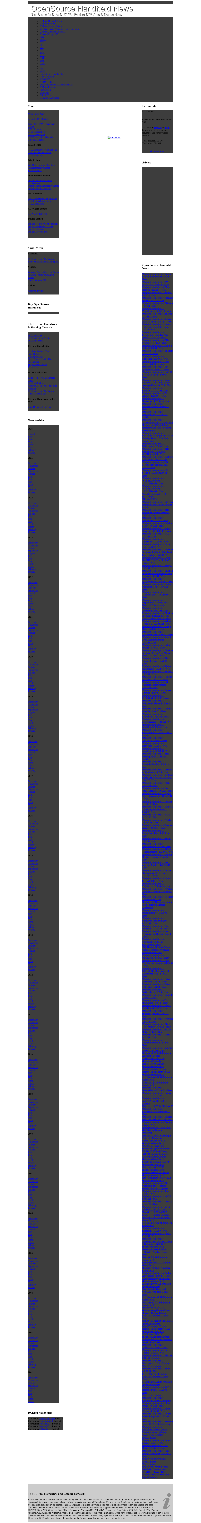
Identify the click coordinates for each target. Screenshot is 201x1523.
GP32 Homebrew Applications (42, 150)
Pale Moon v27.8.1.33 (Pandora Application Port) (156, 1147)
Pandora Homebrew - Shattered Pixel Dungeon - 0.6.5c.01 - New (155, 921)
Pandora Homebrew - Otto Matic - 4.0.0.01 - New (155, 362)
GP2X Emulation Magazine (41, 137)
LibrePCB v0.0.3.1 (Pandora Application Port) (156, 1285)
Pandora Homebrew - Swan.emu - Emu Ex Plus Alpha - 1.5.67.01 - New (155, 335)
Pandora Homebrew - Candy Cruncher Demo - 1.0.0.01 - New (156, 587)
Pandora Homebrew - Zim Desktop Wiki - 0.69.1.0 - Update (155, 756)
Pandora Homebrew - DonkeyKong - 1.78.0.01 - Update (155, 414)
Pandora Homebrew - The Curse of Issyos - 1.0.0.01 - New (155, 661)
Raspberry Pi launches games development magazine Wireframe (157, 905)
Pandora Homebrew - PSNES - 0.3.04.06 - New (157, 821)
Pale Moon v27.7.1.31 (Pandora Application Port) (156, 1335)
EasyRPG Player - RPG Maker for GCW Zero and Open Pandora (155, 1475)
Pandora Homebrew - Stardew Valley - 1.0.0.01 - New (157, 1049)
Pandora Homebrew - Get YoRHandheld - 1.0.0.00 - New (157, 789)
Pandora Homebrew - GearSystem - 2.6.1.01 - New (156, 749)
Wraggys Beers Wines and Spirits (43, 261)
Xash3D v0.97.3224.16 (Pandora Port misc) (153, 1059)
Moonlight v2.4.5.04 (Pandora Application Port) (157, 1340)
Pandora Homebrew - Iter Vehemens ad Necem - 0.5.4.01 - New (157, 934)
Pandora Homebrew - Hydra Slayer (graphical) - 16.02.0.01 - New (157, 796)
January (31, 452)
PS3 (42, 47)
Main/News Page (36, 114)
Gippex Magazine (36, 140)
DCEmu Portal (35, 335)
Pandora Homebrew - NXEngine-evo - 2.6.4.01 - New (157, 580)
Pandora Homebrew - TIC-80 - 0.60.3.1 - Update (157, 1356)
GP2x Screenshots (36, 132)
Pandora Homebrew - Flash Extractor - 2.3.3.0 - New (156, 980)
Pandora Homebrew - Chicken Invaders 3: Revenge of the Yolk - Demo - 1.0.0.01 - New (157, 616)
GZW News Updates (152, 1435)
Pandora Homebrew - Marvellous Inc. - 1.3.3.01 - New (155, 833)
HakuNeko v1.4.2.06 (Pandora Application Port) (157, 1322)
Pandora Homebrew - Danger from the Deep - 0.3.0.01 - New (157, 1118)
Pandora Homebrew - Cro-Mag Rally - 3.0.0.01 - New (155, 368)
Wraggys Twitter (35, 290)
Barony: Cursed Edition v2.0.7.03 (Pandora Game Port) (155, 1252)
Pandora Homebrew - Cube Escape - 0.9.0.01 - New (156, 1409)
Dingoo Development (38, 231)
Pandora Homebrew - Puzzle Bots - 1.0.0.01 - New (156, 1030)
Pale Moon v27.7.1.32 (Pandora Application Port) (156, 1309)
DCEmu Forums (47, 23)
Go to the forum (157, 151)
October (31, 468)
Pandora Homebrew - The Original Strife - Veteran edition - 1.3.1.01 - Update (155, 1186)
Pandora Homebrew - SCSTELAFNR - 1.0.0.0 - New (157, 421)
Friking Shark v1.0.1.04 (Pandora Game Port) (154, 1157)
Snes (42, 60)
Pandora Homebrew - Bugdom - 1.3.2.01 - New (157, 352)
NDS (42, 55)
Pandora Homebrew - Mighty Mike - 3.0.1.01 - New (157, 346)
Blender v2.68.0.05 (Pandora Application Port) (156, 1054)
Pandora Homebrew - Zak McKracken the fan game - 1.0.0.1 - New (155, 465)
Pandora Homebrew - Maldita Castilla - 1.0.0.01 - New (157, 710)
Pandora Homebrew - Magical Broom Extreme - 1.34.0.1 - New (157, 857)
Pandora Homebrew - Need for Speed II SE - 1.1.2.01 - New (157, 1423)
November (33, 466)
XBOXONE (46, 82)
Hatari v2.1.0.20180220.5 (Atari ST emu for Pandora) (156, 1213)
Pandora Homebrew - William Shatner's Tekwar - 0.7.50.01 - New (157, 891)
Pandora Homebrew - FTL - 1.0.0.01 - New (156, 535)
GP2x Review (34, 129)
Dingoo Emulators (36, 229)
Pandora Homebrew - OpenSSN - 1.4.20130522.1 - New (156, 1111)
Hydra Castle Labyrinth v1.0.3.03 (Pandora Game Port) (155, 1292)
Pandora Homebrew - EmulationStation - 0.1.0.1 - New (156, 1043)
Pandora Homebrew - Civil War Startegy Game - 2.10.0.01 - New (157, 963)
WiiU (42, 71)
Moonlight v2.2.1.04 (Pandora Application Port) (157, 1383)
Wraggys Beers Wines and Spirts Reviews (59, 29)
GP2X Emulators (36, 203)
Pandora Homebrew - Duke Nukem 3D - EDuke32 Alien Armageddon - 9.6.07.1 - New (157, 383)
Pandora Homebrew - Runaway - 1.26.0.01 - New (155, 399)
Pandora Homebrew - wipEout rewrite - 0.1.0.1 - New (157, 299)
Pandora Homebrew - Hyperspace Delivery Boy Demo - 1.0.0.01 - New (155, 603)
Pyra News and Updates (154, 1458)
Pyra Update (148, 1464)
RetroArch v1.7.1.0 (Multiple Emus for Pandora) (156, 1136)
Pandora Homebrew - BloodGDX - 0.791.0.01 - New (157, 1089)
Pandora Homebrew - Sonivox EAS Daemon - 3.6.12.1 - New (157, 320)
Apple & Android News (39, 351)
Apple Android (47, 76)
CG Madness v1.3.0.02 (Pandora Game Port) (153, 1245)
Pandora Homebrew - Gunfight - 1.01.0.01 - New (155, 389)
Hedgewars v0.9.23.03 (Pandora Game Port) (153, 1168)
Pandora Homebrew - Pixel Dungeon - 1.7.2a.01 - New (155, 927)
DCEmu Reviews (48, 87)
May (30, 442)
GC (41, 66)
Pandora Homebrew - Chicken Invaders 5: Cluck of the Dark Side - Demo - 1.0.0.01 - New (157, 552)
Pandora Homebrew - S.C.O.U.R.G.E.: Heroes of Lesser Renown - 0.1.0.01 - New (155, 972)
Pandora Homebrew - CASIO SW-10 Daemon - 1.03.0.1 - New (157, 375)
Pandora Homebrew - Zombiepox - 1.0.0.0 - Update (156, 309)
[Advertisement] (85, 120)
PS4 (42, 45)
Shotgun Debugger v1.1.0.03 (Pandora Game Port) (156, 1279)
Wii (41, 68)
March (31, 447)
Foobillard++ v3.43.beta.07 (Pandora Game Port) (155, 1173)
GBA (42, 63)
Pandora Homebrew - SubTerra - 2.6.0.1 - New (154, 739)
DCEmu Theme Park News (52, 31)
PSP (42, 42)
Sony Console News (37, 364)
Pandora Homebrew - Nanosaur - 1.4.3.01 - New (155, 357)
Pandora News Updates (154, 1432)
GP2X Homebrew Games (40, 201)
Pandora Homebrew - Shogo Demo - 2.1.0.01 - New (156, 627)
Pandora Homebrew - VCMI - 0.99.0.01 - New (157, 1197)
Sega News (33, 354)
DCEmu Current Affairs (51, 26)
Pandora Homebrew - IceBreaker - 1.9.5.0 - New (155, 990)
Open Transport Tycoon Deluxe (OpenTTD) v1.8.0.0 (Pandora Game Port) (156, 1072)
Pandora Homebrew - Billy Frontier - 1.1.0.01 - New (155, 341)
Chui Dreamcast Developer (40, 407)
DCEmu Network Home (51, 21)
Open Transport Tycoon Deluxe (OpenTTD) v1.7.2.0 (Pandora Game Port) (156, 1329)
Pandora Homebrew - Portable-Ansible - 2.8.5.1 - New (155, 764)
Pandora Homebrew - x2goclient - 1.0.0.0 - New (154, 1229)
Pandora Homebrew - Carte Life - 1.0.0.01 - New (156, 545)
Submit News (46, 95)
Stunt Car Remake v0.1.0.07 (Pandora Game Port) (156, 1163)
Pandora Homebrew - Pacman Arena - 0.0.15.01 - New (157, 826)
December (33, 463)
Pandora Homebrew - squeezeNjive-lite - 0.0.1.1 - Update (155, 1101)
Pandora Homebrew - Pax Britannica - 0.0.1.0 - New (155, 1001)
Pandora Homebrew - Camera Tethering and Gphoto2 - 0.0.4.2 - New (157, 809)
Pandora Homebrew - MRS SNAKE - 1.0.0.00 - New (156, 1208)
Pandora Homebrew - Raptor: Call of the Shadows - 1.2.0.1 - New (157, 277)
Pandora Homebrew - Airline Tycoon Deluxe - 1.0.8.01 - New (157, 850)
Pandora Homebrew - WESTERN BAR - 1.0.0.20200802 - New (153, 481)
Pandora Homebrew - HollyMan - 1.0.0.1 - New (154, 744)
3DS (42, 53)
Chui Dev (44, 92)
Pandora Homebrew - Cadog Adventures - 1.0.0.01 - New (156, 1274)
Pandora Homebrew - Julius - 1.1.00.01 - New (157, 784)
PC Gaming (45, 90)
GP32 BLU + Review (38, 119)
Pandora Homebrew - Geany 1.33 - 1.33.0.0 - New (156, 1094)
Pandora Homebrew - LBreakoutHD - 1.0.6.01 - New (157, 633)
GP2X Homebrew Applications (42, 198)
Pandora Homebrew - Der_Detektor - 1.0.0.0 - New (156, 845)
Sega (42, 37)
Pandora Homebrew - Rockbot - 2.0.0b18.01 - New (157, 898)
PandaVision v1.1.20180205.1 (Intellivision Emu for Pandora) (156, 1130)
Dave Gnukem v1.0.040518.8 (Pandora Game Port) (156, 1179)
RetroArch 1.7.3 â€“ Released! (157, 1106)
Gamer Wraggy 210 (49, 34)
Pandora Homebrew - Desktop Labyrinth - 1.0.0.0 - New (157, 458)
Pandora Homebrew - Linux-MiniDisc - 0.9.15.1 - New (156, 1006)
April (30, 444)
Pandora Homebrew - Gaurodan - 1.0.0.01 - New (155, 715)
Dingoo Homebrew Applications (43, 223)
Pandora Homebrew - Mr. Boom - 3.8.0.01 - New (155, 1446)
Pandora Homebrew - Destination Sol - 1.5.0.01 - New (155, 913)
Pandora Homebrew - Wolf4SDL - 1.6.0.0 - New (155, 1346)
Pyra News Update (151, 1366)
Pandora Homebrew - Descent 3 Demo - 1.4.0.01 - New (157, 691)
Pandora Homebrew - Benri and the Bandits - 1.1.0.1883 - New (156, 865)
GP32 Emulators (35, 155)
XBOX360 (45, 79)
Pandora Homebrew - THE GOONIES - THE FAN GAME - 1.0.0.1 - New (156, 451)
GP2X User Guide (36, 134)
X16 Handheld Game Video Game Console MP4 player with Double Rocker (156, 950)
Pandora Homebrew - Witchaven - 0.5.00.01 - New (156, 884)
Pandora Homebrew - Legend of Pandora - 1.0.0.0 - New (157, 771)
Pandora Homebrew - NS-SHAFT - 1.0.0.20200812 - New (155, 473)
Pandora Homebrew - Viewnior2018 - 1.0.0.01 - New (157, 1240)
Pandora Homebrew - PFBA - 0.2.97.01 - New (157, 1370)
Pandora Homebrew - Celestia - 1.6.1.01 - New (157, 1203)
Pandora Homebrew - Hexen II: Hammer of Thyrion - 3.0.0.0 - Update (156, 873)
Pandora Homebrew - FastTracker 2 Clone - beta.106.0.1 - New (153, 942)
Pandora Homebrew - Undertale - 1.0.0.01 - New (155, 540)
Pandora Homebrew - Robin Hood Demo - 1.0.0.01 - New (156, 667)
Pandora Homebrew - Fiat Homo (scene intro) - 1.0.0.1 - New (156, 1453)
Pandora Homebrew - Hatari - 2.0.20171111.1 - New (157, 1441)
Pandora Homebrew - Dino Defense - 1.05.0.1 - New (155, 288)
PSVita (43, 39)
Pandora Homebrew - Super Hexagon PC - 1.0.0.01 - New (156, 529)
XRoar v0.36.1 (149, 499)
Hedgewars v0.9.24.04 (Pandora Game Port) (153, 1065)
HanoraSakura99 (47, 1418)
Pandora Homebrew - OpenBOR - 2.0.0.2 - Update (156, 1399)
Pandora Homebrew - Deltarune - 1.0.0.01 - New (155, 444)
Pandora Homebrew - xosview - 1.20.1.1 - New (157, 802)
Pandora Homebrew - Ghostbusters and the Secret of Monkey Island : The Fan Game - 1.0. (157, 437)
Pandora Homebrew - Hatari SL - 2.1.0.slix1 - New (156, 879)
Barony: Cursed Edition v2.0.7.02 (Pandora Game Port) (155, 1316)
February (32, 450)
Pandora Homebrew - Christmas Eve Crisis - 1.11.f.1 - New (157, 732)
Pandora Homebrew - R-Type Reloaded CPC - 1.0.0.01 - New (157, 1390)
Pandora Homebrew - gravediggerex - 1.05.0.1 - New (157, 720)
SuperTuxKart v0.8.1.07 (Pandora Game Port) (154, 1142)
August (31, 434)
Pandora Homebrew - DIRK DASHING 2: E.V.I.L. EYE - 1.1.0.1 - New (156, 560)
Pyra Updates (149, 1437)
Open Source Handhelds (51, 74)
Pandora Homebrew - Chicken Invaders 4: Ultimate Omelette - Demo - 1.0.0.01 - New (157, 573)
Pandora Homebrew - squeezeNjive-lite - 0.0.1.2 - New (155, 1013)
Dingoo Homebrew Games (40, 226)
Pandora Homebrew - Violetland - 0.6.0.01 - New (155, 609)
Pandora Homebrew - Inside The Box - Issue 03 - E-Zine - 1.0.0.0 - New (156, 327)
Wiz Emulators (35, 170)
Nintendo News (35, 356)
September (33, 471)
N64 (42, 58)
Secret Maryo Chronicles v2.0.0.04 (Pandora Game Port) (155, 1376)
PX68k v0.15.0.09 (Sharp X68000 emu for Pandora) (155, 1152)
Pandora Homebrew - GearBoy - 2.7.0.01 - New (154, 725)
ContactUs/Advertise (49, 98)
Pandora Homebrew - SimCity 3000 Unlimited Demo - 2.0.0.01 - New (157, 640)
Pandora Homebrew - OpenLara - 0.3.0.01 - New (155, 956)
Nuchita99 (44, 1423)
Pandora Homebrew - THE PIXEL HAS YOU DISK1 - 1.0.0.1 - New (156, 512)
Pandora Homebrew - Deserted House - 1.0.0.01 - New (155, 406)
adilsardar (43, 1429)
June (30, 439)
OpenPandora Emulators (39, 188)
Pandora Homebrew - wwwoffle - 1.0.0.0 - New (154, 1428)
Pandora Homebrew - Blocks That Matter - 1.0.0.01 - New (156, 1025)
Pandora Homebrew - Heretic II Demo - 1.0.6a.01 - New (157, 678)
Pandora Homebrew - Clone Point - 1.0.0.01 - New (156, 1404)
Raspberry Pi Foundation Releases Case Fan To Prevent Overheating (157, 428)
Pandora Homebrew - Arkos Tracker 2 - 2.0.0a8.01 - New (156, 622)
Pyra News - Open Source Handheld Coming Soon (155, 1468)
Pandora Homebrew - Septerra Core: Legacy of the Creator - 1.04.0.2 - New (157, 777)
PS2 (42, 50)
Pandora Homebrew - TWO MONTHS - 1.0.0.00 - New (156, 283)
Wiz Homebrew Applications (41, 165)
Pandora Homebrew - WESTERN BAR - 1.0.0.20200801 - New (153, 489)
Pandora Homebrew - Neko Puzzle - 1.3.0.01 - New (156, 646)
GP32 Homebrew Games (40, 152)
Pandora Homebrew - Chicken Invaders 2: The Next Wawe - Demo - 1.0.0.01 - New (157, 653)
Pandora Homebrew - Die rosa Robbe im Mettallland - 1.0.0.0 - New (157, 504)
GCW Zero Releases (37, 213)
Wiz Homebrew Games (39, 168)
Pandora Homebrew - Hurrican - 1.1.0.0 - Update (155, 1362)
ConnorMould (46, 1421)
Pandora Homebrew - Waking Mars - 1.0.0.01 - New (157, 524)
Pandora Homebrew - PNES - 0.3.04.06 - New (157, 816)
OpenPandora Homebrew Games (43, 186)
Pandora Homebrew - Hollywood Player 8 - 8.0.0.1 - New (157, 703)
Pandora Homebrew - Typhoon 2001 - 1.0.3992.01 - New (156, 595)
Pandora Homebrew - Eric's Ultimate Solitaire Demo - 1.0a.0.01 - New (156, 685)
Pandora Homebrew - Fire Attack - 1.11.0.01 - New (155, 394)
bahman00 (44, 1426)
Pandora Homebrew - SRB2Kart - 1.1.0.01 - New (155, 696)
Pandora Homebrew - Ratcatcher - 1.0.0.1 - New (155, 519)
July (30, 436)
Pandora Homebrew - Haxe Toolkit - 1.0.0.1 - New (156, 1351)
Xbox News (33, 367)
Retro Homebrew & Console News (56, 84)
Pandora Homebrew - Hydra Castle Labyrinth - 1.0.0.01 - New (156, 1416)
